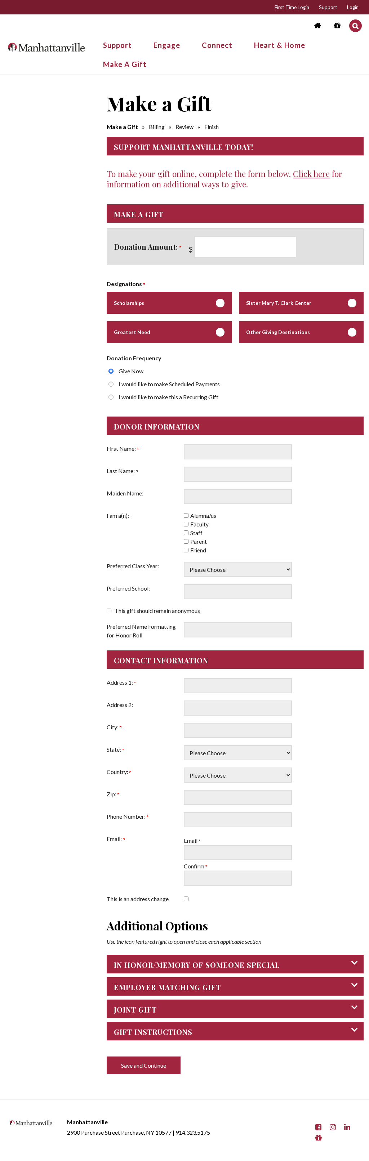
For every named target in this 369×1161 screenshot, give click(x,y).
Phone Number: (127, 816)
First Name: (122, 448)
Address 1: (120, 682)
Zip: (112, 794)
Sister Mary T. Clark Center (278, 303)
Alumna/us (203, 515)
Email (191, 840)
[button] (355, 25)
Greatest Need (132, 332)
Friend (198, 550)
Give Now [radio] (131, 371)
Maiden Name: (125, 493)
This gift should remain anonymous (157, 610)
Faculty (199, 524)
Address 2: (120, 704)
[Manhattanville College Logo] (46, 44)
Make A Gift (125, 64)
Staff (196, 532)
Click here (311, 173)
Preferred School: (128, 588)
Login (353, 7)
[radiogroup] (235, 384)
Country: (118, 771)
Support (328, 7)
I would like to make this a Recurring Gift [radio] (168, 396)
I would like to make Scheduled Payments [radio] (169, 384)
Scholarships (129, 303)
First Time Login (292, 7)
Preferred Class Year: (133, 565)
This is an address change (138, 898)
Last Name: (121, 470)
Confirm (194, 866)
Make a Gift (122, 126)
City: (113, 727)
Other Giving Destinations (278, 332)
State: (114, 749)
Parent (198, 541)
